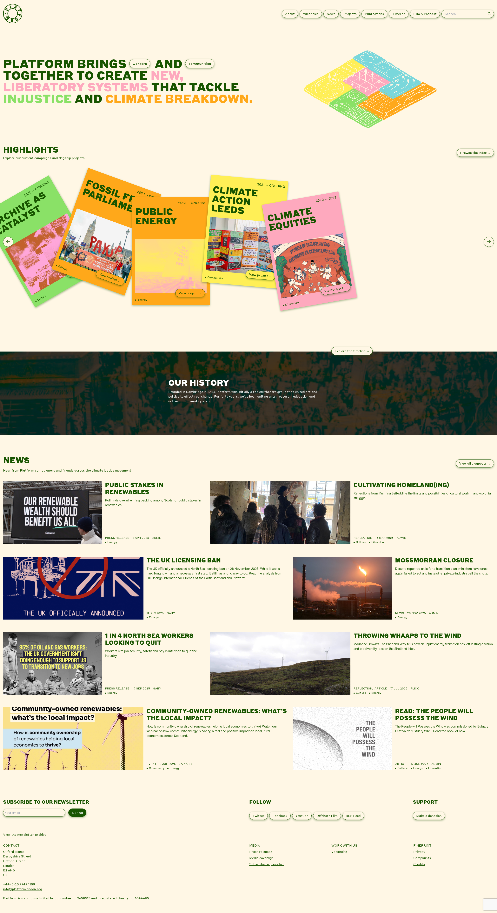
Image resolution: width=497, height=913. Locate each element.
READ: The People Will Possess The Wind (434, 714)
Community (215, 277)
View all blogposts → (475, 463)
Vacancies (339, 851)
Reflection (363, 537)
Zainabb (185, 763)
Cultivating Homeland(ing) (401, 484)
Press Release (117, 537)
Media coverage (261, 858)
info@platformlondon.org (22, 889)
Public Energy (156, 216)
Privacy (419, 851)
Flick (414, 688)
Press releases (260, 851)
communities (200, 63)
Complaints (422, 858)
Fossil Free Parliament (116, 198)
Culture (41, 297)
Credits (419, 864)
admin (401, 537)
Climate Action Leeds (234, 200)
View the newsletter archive (24, 834)
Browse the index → (475, 153)
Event (151, 763)
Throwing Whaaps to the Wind (407, 635)
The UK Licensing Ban (184, 560)
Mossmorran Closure (434, 560)
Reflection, (364, 688)
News (399, 613)
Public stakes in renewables (134, 488)
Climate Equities (292, 218)
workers (140, 63)
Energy (63, 267)
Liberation (292, 303)
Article (380, 688)
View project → (110, 277)
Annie (156, 537)
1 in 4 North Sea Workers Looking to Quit (149, 639)
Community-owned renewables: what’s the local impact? (217, 714)
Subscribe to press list (266, 864)
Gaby (171, 613)
